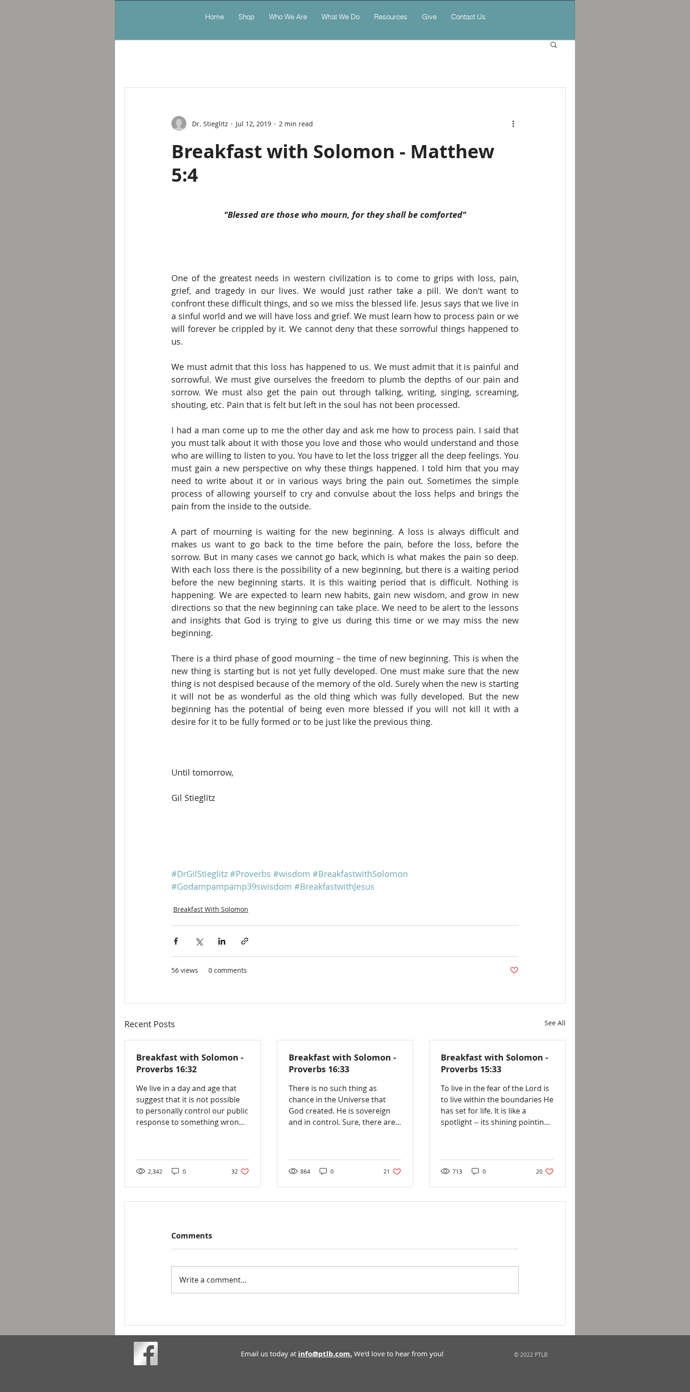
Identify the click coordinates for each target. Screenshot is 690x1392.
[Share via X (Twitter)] (198, 941)
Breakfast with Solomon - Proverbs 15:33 (494, 1063)
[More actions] (513, 123)
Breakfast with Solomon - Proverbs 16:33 (342, 1063)
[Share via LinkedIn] (221, 941)
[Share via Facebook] (175, 941)
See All (555, 1022)
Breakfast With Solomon (210, 909)
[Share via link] (244, 941)
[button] (340, 16)
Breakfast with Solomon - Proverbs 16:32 (190, 1063)
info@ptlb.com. (325, 1354)
